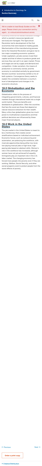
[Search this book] (32, 20)
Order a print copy (12, 455)
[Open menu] (2, 20)
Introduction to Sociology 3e (15, 10)
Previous (7, 447)
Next (36, 447)
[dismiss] (39, 26)
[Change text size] (38, 20)
